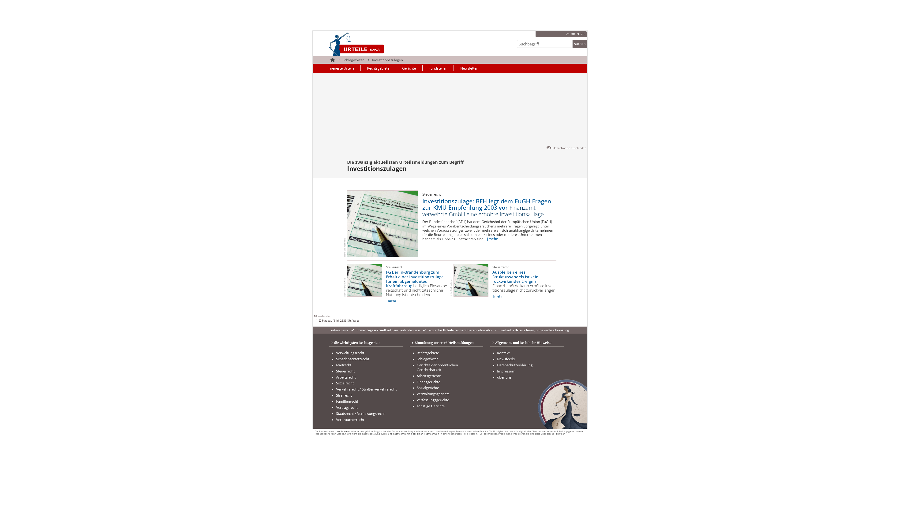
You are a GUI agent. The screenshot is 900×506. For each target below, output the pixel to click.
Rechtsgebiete (378, 68)
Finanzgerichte (428, 382)
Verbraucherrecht (350, 419)
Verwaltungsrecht (350, 352)
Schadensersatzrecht (352, 359)
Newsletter (469, 68)
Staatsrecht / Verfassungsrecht (360, 413)
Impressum (506, 371)
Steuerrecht (345, 371)
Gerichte (409, 68)
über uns (504, 377)
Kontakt (503, 352)
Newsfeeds (506, 359)
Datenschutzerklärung (514, 365)
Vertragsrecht (347, 407)
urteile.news (343, 431)
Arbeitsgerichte (429, 375)
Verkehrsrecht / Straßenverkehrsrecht (366, 389)
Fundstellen (438, 68)
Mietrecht (343, 365)
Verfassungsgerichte (433, 400)
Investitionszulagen (387, 60)
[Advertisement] (450, 110)
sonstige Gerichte (431, 406)
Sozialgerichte (428, 387)
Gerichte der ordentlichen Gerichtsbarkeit (437, 367)
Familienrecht (347, 401)
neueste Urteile (342, 68)
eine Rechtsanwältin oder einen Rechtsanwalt (413, 433)
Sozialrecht (345, 383)
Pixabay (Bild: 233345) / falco (341, 320)
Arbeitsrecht (346, 377)
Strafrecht (344, 395)
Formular (560, 433)
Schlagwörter (353, 60)
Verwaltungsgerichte (433, 393)
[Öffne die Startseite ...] (372, 44)
